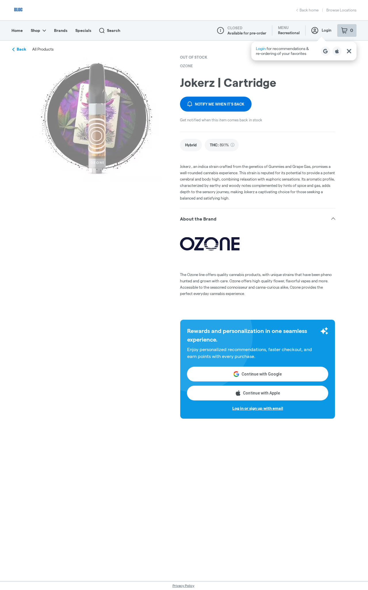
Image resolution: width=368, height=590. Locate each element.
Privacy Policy (183, 585)
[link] (191, 145)
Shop (35, 30)
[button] (303, 51)
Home (17, 30)
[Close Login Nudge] (349, 51)
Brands (60, 30)
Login (326, 30)
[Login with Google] (325, 51)
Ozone (186, 66)
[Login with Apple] (337, 51)
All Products (42, 49)
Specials (83, 30)
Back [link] (21, 49)
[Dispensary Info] (220, 30)
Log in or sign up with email (257, 408)
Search (113, 30)
